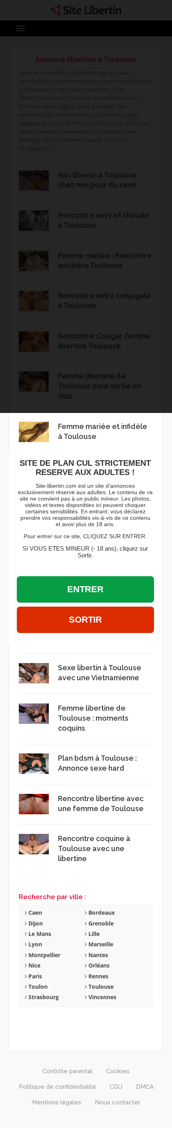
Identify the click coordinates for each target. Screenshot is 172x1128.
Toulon (37, 986)
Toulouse (100, 986)
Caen (34, 912)
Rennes (97, 976)
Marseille (100, 944)
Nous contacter (117, 1102)
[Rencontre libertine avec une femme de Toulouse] (34, 803)
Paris (34, 976)
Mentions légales (56, 1102)
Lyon (34, 944)
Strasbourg (43, 997)
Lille (93, 934)
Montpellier (43, 955)
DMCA (145, 1086)
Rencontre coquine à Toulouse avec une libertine (94, 848)
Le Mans (39, 934)
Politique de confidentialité (57, 1086)
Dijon (35, 923)
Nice (33, 965)
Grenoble (100, 923)
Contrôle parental (67, 1071)
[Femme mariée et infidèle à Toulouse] (34, 431)
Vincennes (101, 997)
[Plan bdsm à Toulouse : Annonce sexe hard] (34, 763)
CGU (116, 1086)
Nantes (97, 955)
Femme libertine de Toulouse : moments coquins (93, 718)
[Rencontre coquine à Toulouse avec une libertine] (34, 844)
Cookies (118, 1071)
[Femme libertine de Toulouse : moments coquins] (34, 713)
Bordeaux (101, 912)
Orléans (98, 965)
